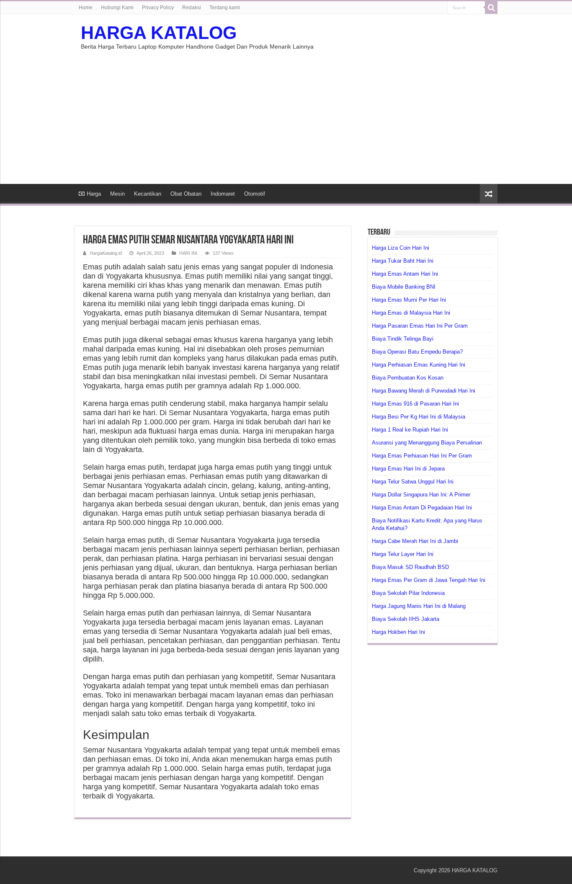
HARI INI (188, 253)
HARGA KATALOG (159, 33)
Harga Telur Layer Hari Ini (402, 554)
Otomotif (254, 194)
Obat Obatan (185, 194)
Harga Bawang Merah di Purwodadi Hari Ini (423, 391)
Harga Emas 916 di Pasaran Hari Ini (415, 404)
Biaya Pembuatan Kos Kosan (407, 378)
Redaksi (191, 7)
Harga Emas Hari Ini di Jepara (408, 468)
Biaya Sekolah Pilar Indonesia (408, 593)
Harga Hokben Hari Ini (398, 632)
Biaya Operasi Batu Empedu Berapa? (417, 352)
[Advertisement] (286, 112)
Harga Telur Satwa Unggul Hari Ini (412, 481)
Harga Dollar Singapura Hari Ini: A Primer (421, 494)
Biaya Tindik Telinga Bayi (402, 339)
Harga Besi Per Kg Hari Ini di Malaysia (418, 417)
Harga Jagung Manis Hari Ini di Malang (419, 606)
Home (86, 7)
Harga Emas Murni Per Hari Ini (409, 300)
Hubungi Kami (117, 7)
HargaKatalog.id (106, 253)
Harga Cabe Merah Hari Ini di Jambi (415, 541)
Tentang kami (224, 7)
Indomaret (223, 194)
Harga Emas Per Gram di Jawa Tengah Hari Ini (428, 580)
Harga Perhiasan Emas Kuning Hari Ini (418, 365)
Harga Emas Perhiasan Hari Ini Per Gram (422, 455)
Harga (94, 194)
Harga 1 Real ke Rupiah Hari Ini (410, 429)
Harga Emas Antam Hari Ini (405, 274)
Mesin (117, 194)
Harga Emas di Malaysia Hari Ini (411, 313)
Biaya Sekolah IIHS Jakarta (405, 619)
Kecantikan (147, 194)
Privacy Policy (158, 7)
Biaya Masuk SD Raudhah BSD (410, 567)
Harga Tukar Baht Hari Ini (402, 261)
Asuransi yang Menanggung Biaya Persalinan (427, 442)
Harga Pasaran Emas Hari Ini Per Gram (420, 326)
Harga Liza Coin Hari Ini (400, 248)
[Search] (491, 7)
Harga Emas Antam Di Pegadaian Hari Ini (422, 507)
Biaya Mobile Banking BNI (403, 287)
